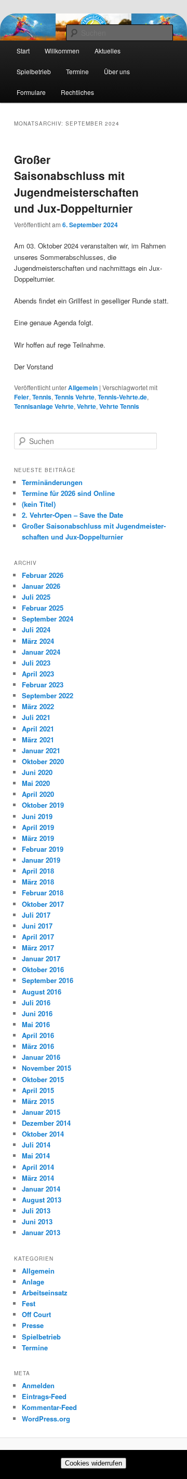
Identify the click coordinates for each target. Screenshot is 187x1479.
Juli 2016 (36, 1002)
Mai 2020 (36, 783)
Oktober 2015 (43, 1079)
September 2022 (47, 695)
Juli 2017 (36, 915)
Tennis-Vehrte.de (122, 397)
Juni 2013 (37, 1221)
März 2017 (38, 947)
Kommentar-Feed (49, 1407)
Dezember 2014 (46, 1123)
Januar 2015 (41, 1112)
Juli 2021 (36, 717)
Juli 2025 (36, 597)
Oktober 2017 (43, 904)
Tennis (41, 397)
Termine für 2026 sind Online (68, 493)
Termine (77, 71)
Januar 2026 (41, 586)
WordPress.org (46, 1418)
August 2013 (41, 1200)
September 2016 (47, 980)
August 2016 (41, 992)
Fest (28, 1303)
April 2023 (38, 674)
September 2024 (47, 619)
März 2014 (38, 1178)
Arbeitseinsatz (45, 1292)
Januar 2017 (41, 958)
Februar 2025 (42, 608)
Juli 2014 (36, 1145)
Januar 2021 (41, 750)
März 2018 (38, 882)
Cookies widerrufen (93, 1463)
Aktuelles (108, 50)
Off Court (36, 1314)
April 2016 (38, 1035)
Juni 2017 (37, 926)
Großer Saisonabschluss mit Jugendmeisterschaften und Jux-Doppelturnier (76, 183)
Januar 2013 (41, 1232)
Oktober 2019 (43, 805)
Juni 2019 (37, 816)
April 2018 (38, 871)
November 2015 (46, 1068)
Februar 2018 (42, 892)
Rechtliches (77, 92)
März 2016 (38, 1046)
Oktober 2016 (43, 969)
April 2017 (38, 937)
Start (23, 50)
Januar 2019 (41, 860)
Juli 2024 (36, 629)
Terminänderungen (52, 482)
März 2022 (38, 706)
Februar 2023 (42, 684)
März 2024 (38, 641)
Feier (21, 397)
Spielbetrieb (34, 71)
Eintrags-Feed (44, 1396)
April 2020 (38, 794)
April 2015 (38, 1090)
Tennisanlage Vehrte (44, 406)
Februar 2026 (42, 575)
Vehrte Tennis (119, 406)
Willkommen (62, 50)
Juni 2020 (37, 772)
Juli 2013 (36, 1210)
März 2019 (38, 838)
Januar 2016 (41, 1057)
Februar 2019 (42, 849)
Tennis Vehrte (75, 397)
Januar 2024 (41, 652)
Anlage (33, 1282)
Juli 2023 (36, 663)
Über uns (117, 71)
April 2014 (38, 1167)
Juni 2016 (37, 1013)
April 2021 (38, 729)
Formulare (31, 92)
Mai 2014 (36, 1155)
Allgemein (83, 387)
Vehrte (86, 406)
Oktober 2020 (43, 761)
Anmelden (38, 1385)
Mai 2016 (36, 1024)
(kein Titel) (39, 504)
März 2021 (38, 739)
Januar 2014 (41, 1189)
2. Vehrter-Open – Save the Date (72, 515)
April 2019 (38, 827)
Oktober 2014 (43, 1134)
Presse (33, 1325)
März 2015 (38, 1101)
